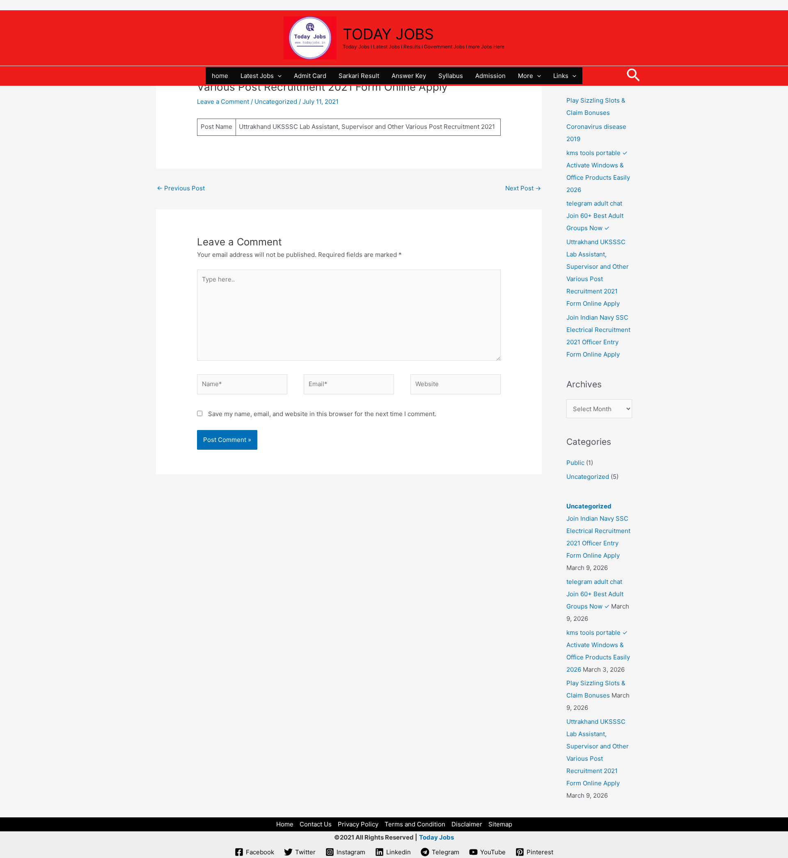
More (525, 76)
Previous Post (181, 188)
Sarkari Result (359, 76)
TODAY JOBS (388, 34)
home (220, 76)
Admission (490, 76)
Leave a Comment (223, 101)
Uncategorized (275, 101)
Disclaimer (466, 824)
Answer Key (409, 76)
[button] (278, 75)
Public (575, 463)
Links (560, 76)
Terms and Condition (415, 824)
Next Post (523, 188)
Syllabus (450, 76)
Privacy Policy (358, 824)
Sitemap (500, 824)
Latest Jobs (257, 76)
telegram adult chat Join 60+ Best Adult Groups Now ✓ (594, 215)
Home (284, 824)
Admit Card (310, 76)
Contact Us (316, 824)
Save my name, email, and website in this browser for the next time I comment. (322, 414)
